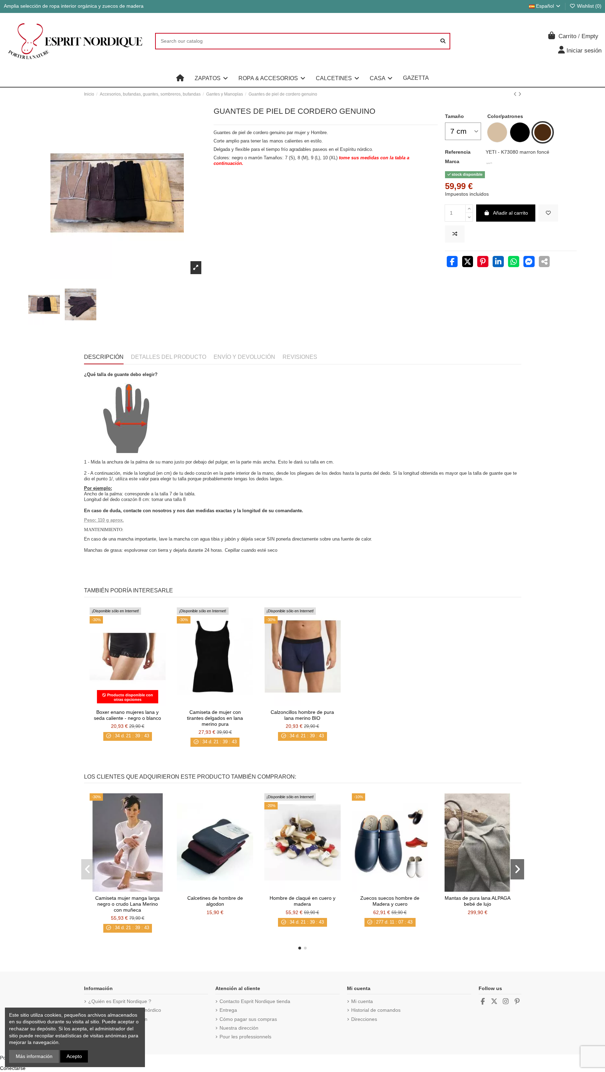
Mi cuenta (362, 1001)
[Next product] (519, 94)
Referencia (458, 152)
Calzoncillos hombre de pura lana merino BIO (302, 715)
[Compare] (127, 703)
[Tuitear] (467, 262)
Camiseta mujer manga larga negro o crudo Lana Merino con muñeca (127, 904)
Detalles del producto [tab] (168, 357)
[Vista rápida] (137, 703)
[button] (211, 78)
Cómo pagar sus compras (248, 1019)
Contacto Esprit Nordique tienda (255, 1001)
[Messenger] (529, 262)
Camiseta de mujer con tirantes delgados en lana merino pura (215, 718)
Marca (452, 161)
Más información (34, 1056)
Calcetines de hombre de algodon (215, 901)
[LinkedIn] (498, 262)
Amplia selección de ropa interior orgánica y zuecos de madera (74, 6)
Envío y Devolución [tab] (244, 357)
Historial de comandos (376, 1010)
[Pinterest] (482, 262)
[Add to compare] (455, 234)
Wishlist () (588, 6)
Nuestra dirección (239, 1028)
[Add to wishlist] (548, 213)
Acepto (74, 1056)
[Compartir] (452, 262)
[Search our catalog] (443, 41)
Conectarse (13, 1068)
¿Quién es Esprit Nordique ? (119, 1001)
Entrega (228, 1010)
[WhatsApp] (513, 262)
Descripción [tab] (104, 357)
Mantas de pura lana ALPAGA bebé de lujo (477, 901)
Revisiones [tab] (300, 357)
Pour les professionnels (245, 1036)
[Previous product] (516, 94)
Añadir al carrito (510, 213)
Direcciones (364, 1019)
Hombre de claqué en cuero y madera (302, 901)
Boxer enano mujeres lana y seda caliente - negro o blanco (127, 715)
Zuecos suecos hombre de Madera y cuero (389, 901)
